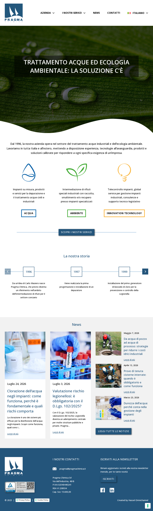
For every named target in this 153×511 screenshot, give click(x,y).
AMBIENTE (76, 213)
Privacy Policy (24, 500)
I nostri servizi (72, 12)
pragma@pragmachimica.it (72, 468)
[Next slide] (145, 272)
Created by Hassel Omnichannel (132, 500)
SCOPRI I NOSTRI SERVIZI (76, 232)
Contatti (113, 12)
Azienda (45, 12)
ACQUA (28, 213)
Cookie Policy (42, 500)
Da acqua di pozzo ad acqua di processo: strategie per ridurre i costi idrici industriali (136, 346)
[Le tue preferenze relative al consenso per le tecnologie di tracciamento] (148, 506)
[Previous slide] (8, 272)
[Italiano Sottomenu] (147, 13)
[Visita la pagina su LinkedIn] (109, 490)
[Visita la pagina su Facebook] (102, 490)
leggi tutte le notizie (113, 431)
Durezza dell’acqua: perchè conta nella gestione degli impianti (136, 408)
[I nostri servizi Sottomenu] (84, 13)
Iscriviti (108, 479)
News (96, 12)
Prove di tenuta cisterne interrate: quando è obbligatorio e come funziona (135, 378)
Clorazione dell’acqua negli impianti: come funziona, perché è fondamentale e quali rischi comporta (25, 400)
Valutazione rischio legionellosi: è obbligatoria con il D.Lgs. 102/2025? (68, 398)
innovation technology (124, 213)
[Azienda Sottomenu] (53, 13)
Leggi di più (12, 433)
